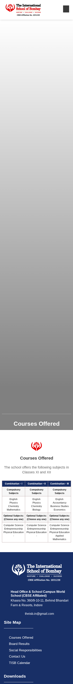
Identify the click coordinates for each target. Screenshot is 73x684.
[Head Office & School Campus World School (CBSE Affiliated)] (6, 592)
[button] (66, 8)
